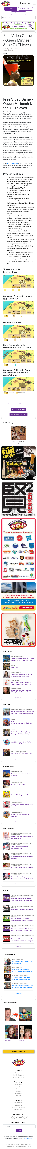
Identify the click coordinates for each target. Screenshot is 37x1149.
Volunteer (18, 1095)
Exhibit (18, 1091)
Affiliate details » (28, 1138)
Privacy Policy (10, 1146)
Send (19, 1130)
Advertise (18, 1087)
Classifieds (18, 1105)
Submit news (18, 1109)
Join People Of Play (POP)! (18, 414)
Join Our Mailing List (18, 1051)
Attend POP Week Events (25, 9)
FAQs (29, 1146)
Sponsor (18, 1089)
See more (18, 698)
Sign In (30, 3)
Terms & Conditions (20, 1146)
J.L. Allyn (7, 49)
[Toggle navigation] (34, 3)
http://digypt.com (12, 163)
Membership (18, 1084)
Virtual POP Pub (18, 1103)
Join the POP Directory (10, 9)
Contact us (18, 1073)
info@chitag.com (18, 1075)
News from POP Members (18, 13)
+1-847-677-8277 (18, 1077)
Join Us (23, 3)
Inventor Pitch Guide (18, 1107)
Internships (18, 1093)
